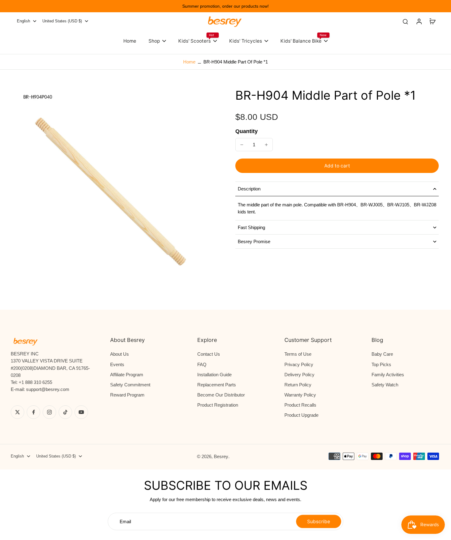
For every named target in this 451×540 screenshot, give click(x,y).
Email (125, 521)
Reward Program (127, 394)
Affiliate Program (126, 374)
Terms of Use (297, 354)
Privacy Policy (298, 364)
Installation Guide (214, 374)
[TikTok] (65, 412)
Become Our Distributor (221, 394)
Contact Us (208, 354)
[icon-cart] (432, 21)
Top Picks (381, 364)
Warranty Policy (300, 394)
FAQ (201, 364)
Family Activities (388, 374)
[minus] (242, 145)
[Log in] (419, 21)
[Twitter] (17, 412)
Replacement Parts (216, 384)
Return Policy (297, 384)
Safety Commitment (130, 384)
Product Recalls (300, 405)
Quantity (246, 131)
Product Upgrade (301, 415)
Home (189, 61)
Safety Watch (385, 384)
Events (117, 364)
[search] (405, 21)
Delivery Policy (299, 374)
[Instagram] (49, 412)
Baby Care (382, 354)
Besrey (221, 456)
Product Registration (217, 405)
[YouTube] (81, 412)
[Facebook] (33, 412)
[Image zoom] (111, 192)
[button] (337, 166)
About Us (119, 354)
